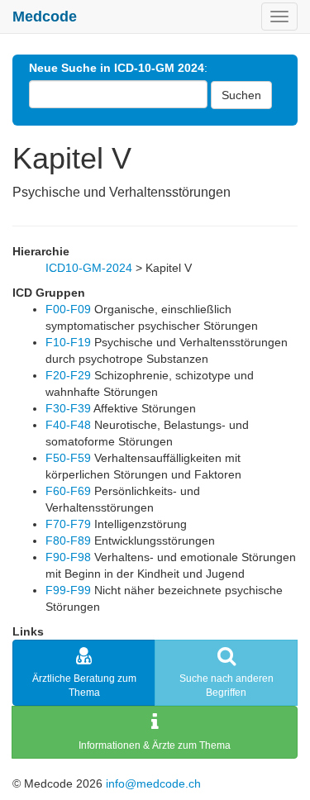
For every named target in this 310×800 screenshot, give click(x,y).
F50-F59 (68, 457)
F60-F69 (68, 491)
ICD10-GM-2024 (88, 267)
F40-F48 (68, 424)
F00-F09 (68, 309)
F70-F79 (68, 524)
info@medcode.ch (153, 783)
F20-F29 (68, 375)
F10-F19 (68, 342)
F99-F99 (68, 590)
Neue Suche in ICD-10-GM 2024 (116, 67)
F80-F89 (68, 540)
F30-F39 (68, 408)
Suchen (241, 95)
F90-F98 (68, 557)
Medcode (44, 16)
